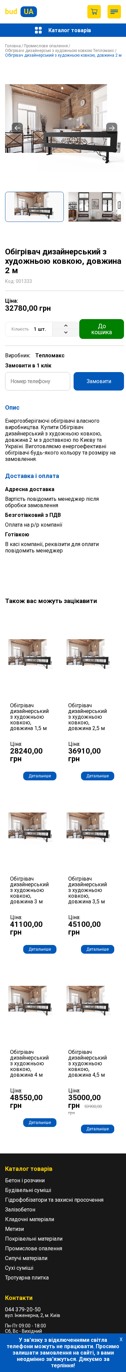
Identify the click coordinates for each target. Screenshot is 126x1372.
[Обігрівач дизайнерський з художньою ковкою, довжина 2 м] (64, 128)
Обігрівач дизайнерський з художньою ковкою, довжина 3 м (29, 890)
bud (19, 11)
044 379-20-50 (23, 1309)
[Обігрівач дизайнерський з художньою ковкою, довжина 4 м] (30, 1002)
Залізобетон (20, 1209)
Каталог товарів (69, 30)
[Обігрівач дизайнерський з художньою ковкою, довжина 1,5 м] (30, 655)
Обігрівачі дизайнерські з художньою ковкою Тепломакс (59, 50)
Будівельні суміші (28, 1190)
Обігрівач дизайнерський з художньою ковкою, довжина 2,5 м (87, 717)
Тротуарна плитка (27, 1277)
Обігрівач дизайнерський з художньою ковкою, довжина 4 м (29, 1063)
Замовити (99, 381)
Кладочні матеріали (29, 1219)
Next (111, 128)
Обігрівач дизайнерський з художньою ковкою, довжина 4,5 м (87, 1063)
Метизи (14, 1229)
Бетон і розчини (25, 1180)
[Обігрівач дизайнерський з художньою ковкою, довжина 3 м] (30, 829)
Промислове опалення (46, 46)
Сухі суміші (19, 1268)
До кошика (101, 329)
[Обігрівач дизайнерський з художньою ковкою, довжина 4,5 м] (89, 1002)
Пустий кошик (94, 11)
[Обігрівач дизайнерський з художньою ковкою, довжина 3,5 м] (89, 829)
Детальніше (40, 776)
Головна (13, 46)
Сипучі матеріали (26, 1258)
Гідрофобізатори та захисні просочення (54, 1200)
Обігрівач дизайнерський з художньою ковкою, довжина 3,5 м (87, 890)
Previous (17, 128)
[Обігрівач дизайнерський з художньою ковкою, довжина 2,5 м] (89, 655)
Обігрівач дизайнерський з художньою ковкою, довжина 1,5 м (29, 717)
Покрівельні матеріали (33, 1239)
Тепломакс (50, 355)
